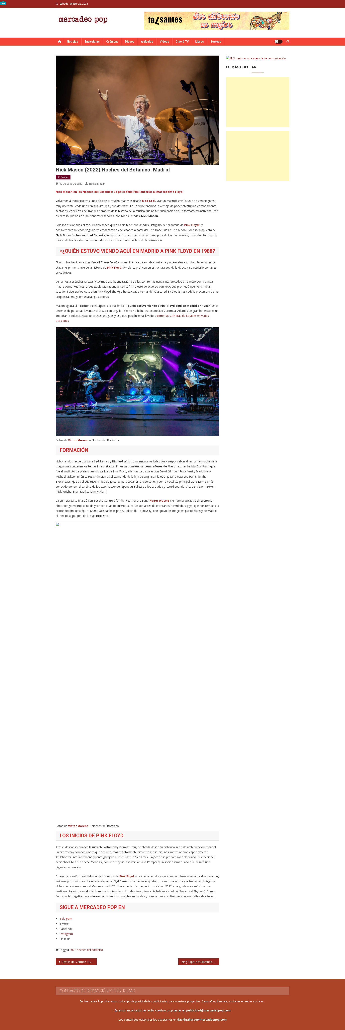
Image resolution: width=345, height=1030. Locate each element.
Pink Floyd (191, 225)
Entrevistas (92, 41)
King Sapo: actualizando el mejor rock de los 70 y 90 (200, 962)
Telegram (66, 918)
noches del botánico (90, 950)
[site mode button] (279, 42)
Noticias (72, 41)
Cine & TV (182, 41)
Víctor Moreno (78, 440)
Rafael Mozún (97, 183)
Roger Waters (160, 500)
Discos (129, 41)
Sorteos (215, 41)
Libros (199, 41)
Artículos (147, 41)
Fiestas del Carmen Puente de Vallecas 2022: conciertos (79, 962)
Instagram (66, 934)
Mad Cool (148, 201)
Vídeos (164, 41)
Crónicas (112, 41)
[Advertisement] (257, 102)
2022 (73, 950)
